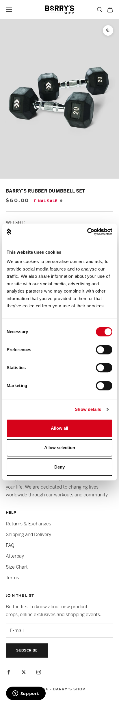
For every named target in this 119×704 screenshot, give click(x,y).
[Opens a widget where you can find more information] (26, 694)
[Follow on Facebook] (9, 672)
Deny (59, 467)
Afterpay (15, 556)
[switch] (104, 349)
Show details (88, 409)
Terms (12, 578)
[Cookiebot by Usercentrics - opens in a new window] (87, 231)
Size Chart (17, 567)
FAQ (10, 545)
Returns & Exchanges (28, 524)
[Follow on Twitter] (24, 672)
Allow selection (59, 447)
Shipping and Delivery (28, 534)
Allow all (59, 428)
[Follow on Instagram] (39, 672)
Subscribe (27, 650)
